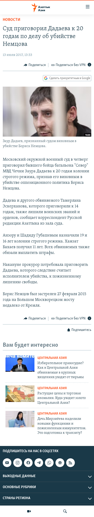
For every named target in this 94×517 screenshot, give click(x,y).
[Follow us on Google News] (59, 462)
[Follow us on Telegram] (38, 462)
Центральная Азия (52, 358)
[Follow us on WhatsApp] (49, 462)
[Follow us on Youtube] (7, 462)
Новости (11, 20)
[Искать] (65, 511)
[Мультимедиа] (29, 511)
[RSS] (70, 462)
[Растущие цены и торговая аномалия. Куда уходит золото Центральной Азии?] (19, 393)
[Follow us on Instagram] (17, 462)
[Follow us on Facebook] (28, 462)
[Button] (35, 65)
